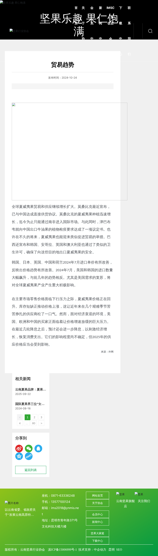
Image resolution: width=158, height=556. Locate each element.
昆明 (111, 549)
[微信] (29, 448)
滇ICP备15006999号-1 (62, 549)
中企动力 (100, 549)
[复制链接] (29, 456)
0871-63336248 (63, 495)
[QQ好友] (38, 448)
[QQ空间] (19, 456)
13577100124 (60, 502)
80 (33, 423)
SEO (119, 549)
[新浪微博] (19, 448)
